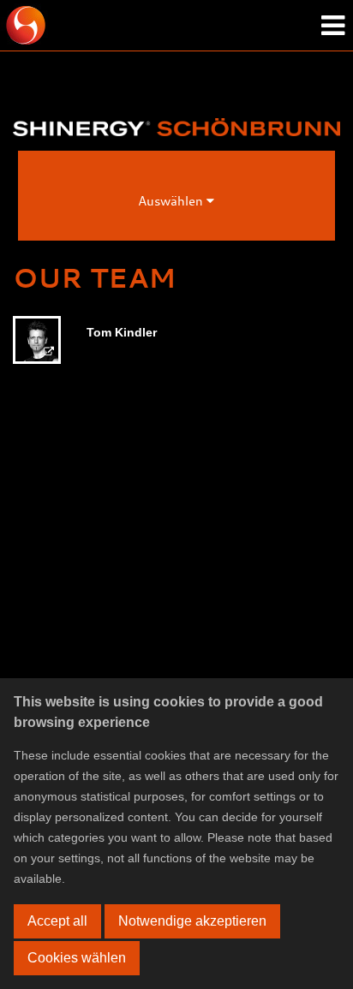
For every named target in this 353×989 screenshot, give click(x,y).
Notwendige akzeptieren (192, 921)
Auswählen (172, 200)
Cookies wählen (76, 957)
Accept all (57, 921)
